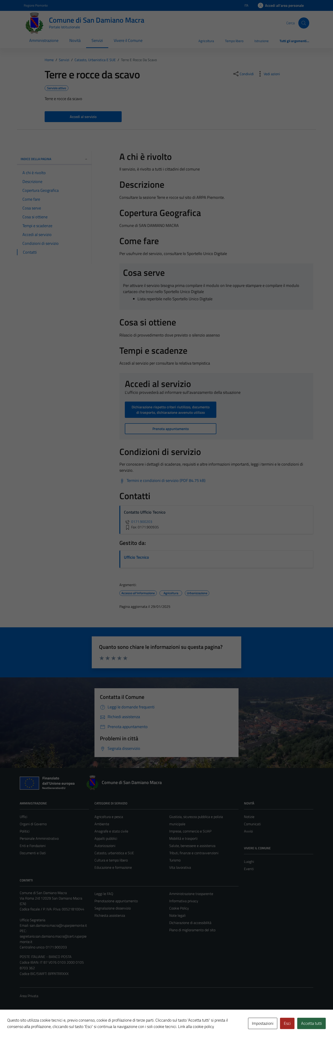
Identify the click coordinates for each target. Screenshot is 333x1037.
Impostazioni (262, 1023)
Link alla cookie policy (196, 1026)
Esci (287, 1023)
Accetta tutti (311, 1023)
